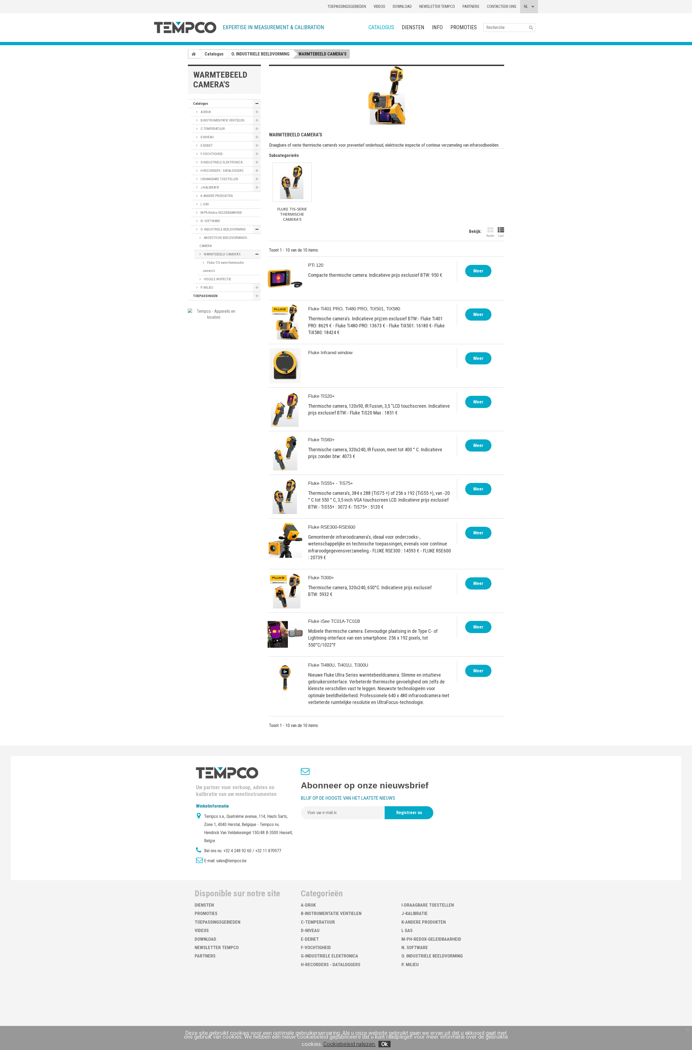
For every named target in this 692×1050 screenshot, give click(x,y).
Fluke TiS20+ (321, 396)
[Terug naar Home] (193, 54)
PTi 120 (315, 265)
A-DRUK (205, 112)
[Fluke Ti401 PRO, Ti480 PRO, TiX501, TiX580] (285, 322)
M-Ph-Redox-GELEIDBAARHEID (221, 212)
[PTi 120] (285, 278)
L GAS (204, 204)
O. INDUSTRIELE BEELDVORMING (223, 229)
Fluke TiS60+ (321, 439)
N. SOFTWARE (210, 221)
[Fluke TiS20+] (285, 409)
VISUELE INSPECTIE (217, 279)
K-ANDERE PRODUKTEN (216, 196)
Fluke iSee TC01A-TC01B (334, 621)
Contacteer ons (501, 6)
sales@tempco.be (231, 860)
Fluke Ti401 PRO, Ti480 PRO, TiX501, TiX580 (354, 308)
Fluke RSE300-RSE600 (331, 527)
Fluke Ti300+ (321, 577)
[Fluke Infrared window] (285, 365)
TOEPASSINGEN (205, 296)
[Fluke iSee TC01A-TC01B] (285, 634)
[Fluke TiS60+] (285, 452)
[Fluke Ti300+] (285, 590)
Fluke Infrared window (330, 352)
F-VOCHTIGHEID (211, 154)
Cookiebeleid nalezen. (349, 1044)
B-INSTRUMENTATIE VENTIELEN (222, 120)
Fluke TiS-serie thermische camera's (223, 267)
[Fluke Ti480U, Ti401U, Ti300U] (285, 678)
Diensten (413, 27)
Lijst (501, 236)
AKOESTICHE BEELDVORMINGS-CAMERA (223, 242)
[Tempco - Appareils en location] (213, 314)
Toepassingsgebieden (347, 6)
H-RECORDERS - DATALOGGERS (222, 171)
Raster (490, 236)
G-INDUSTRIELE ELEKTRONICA (221, 162)
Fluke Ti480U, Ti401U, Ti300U (338, 665)
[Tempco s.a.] (185, 27)
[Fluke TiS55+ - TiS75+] (285, 496)
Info (437, 27)
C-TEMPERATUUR (212, 129)
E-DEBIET (206, 145)
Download (402, 6)
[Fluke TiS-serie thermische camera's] (292, 182)
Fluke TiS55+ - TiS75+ (330, 483)
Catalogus (381, 27)
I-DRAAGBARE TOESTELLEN (219, 179)
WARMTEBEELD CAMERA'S (222, 254)
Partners (471, 6)
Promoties (463, 27)
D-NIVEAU (207, 137)
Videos (379, 6)
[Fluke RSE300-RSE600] (285, 540)
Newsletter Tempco (437, 6)
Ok (384, 1044)
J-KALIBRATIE (209, 187)
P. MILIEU (206, 287)
